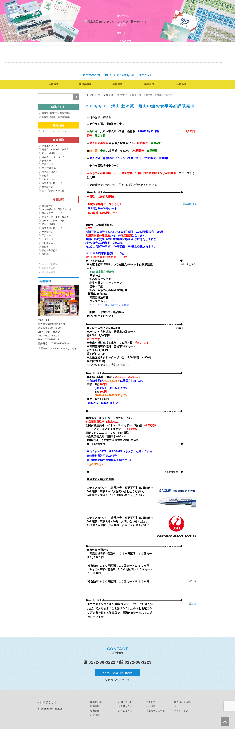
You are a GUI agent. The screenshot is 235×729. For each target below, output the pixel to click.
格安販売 (121, 24)
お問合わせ (123, 32)
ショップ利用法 (50, 264)
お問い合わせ (125, 702)
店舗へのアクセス (118, 680)
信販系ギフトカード (52, 145)
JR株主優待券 (49, 168)
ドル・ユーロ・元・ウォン (55, 131)
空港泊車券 (47, 186)
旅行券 (45, 175)
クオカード (47, 160)
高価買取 (12, 24)
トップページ (15, 16)
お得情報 (12, 32)
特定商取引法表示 (17, 58)
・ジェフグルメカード (100, 301)
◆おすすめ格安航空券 (100, 479)
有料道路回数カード (52, 183)
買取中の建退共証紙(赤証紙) (56, 113)
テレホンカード (50, 179)
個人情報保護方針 (126, 58)
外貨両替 (181, 84)
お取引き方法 (15, 41)
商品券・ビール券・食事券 (55, 149)
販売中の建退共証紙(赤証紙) (56, 116)
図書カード (47, 164)
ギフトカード (107, 418)
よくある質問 (124, 41)
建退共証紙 (123, 16)
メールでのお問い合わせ (118, 672)
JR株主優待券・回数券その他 (56, 209)
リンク (11, 66)
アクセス (121, 49)
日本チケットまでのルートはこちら (58, 348)
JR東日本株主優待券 (101, 376)
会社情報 (12, 49)
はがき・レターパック (53, 157)
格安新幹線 (47, 205)
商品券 (92, 418)
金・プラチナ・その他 (53, 190)
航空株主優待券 (50, 172)
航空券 (45, 246)
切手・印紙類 (48, 153)
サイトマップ (124, 66)
